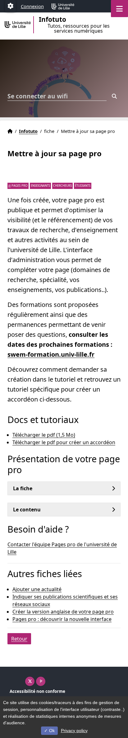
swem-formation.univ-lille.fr (50, 354)
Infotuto (28, 131)
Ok (51, 730)
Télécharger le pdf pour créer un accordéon (63, 442)
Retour (19, 638)
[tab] (64, 488)
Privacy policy (74, 730)
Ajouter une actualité (37, 589)
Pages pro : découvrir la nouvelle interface (62, 619)
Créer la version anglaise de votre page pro (63, 611)
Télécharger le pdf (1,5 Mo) (43, 434)
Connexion (32, 6)
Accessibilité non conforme (37, 691)
